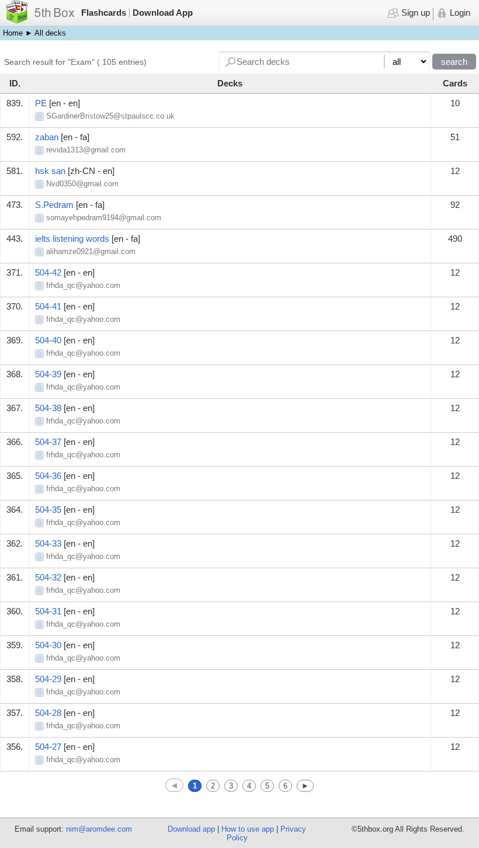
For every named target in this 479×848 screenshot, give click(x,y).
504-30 (48, 645)
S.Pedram (54, 205)
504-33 (48, 543)
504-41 (48, 306)
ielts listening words (72, 239)
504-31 (48, 611)
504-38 (48, 408)
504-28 (48, 713)
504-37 (48, 442)
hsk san (50, 171)
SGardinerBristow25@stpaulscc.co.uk (110, 116)
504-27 (48, 747)
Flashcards (103, 13)
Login (458, 13)
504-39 (48, 374)
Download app (191, 829)
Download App (163, 13)
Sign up (414, 13)
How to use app (247, 829)
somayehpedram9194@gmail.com (103, 217)
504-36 (48, 476)
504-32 (48, 577)
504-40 (48, 340)
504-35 (48, 510)
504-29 (48, 679)
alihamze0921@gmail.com (91, 251)
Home (13, 33)
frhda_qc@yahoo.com (83, 285)
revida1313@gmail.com (86, 149)
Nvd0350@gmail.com (82, 183)
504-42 (48, 272)
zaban (46, 137)
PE (41, 103)
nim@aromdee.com (99, 829)
